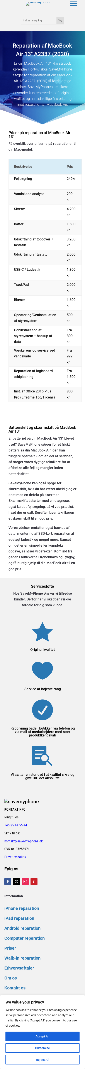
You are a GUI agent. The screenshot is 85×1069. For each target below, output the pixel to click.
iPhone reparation (21, 908)
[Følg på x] (16, 881)
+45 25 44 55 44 (15, 825)
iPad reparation (19, 918)
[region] (42, 1032)
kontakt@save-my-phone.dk (23, 841)
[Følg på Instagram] (25, 881)
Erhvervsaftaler (19, 968)
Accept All (42, 1036)
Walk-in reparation (22, 958)
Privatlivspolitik (15, 857)
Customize (42, 1048)
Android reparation (22, 928)
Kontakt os (15, 988)
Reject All (42, 1059)
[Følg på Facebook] (7, 881)
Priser (10, 948)
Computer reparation (24, 938)
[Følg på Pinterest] (34, 881)
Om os (10, 978)
